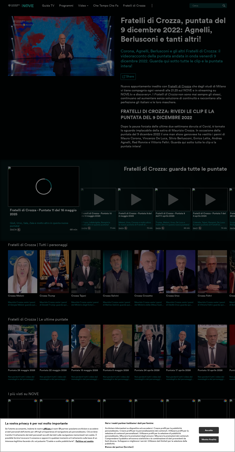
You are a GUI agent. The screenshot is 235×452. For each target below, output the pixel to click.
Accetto (209, 430)
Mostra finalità (209, 440)
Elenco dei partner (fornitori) (119, 447)
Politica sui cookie (85, 441)
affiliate (47, 429)
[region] (117, 435)
